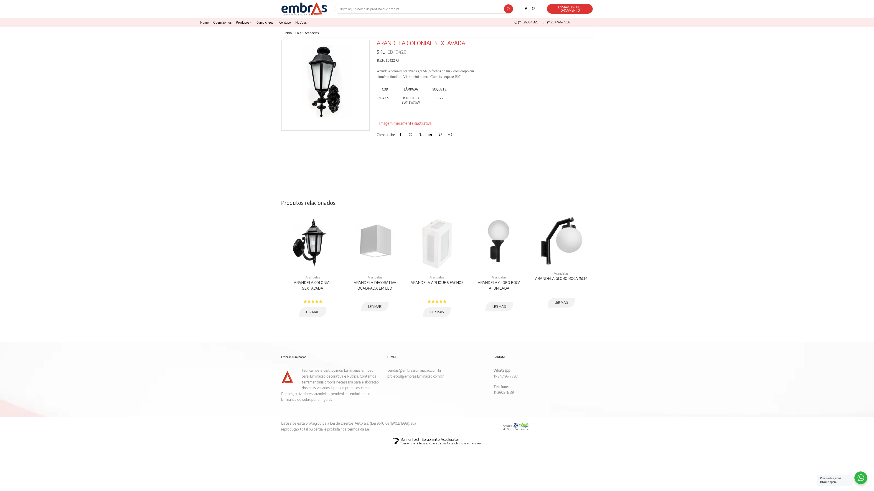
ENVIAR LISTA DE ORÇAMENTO (570, 8)
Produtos (242, 22)
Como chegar (266, 22)
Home (204, 22)
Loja (298, 33)
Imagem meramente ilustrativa (405, 123)
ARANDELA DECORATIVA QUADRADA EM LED (375, 285)
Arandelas (312, 33)
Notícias (301, 22)
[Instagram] (533, 9)
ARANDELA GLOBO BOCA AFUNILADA (499, 285)
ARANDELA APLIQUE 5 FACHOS (437, 282)
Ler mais (312, 312)
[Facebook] (526, 9)
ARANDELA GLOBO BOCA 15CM (561, 278)
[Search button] (508, 8)
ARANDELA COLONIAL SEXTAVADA (313, 285)
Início (288, 33)
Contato (285, 22)
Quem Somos (222, 22)
